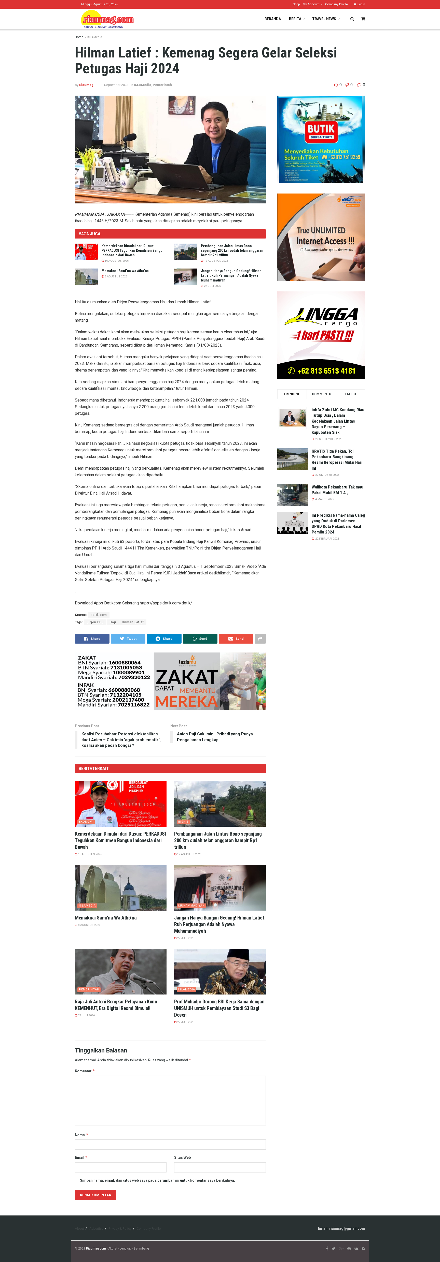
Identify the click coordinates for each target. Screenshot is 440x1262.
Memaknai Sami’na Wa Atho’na (125, 271)
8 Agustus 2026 (115, 276)
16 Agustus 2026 (116, 260)
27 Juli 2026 (212, 286)
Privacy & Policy (120, 1228)
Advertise (96, 1228)
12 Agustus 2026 (215, 260)
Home (79, 37)
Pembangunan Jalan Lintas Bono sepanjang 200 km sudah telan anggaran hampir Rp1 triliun (232, 250)
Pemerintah (162, 85)
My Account (311, 4)
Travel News (324, 19)
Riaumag (86, 85)
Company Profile (336, 4)
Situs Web (182, 1157)
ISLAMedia (94, 37)
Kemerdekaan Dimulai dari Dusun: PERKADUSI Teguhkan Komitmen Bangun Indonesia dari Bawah (133, 250)
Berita (295, 19)
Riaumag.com (96, 1248)
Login (361, 4)
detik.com (99, 615)
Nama (81, 1134)
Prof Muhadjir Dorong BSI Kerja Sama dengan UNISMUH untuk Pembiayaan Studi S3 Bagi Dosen (219, 1008)
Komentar (85, 1070)
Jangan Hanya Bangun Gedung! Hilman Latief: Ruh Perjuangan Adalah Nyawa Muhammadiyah (231, 275)
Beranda (273, 19)
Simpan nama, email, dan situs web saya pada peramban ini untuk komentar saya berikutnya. (157, 1180)
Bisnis (183, 821)
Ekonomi (86, 821)
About (79, 1228)
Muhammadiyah (191, 905)
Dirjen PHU (95, 622)
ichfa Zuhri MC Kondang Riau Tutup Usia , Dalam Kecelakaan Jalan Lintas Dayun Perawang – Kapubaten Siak (338, 421)
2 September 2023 (115, 85)
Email (81, 1157)
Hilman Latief (133, 622)
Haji (113, 622)
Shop (296, 4)
